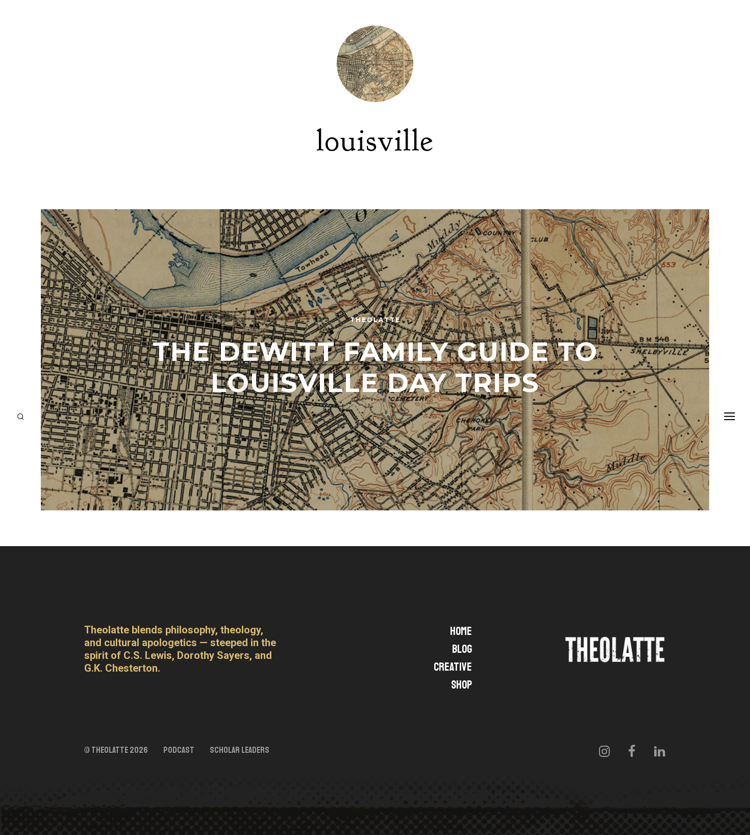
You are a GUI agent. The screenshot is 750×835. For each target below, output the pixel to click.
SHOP (461, 685)
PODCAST (178, 750)
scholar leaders (239, 750)
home (461, 631)
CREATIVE (453, 667)
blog (462, 649)
